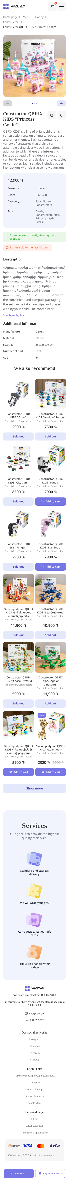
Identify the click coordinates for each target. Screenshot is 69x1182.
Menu (26, 17)
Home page (10, 17)
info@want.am (36, 1013)
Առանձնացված (34, 1125)
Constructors (11, 22)
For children (43, 201)
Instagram (34, 1039)
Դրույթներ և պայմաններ (34, 1132)
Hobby (39, 17)
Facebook (35, 1046)
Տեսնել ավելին (12, 315)
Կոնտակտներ (34, 1089)
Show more (34, 788)
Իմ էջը (34, 1118)
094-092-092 (37, 1020)
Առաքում (35, 1082)
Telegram (35, 1053)
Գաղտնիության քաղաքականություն (34, 1075)
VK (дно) (34, 1059)
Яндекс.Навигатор (34, 1096)
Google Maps (34, 1103)
